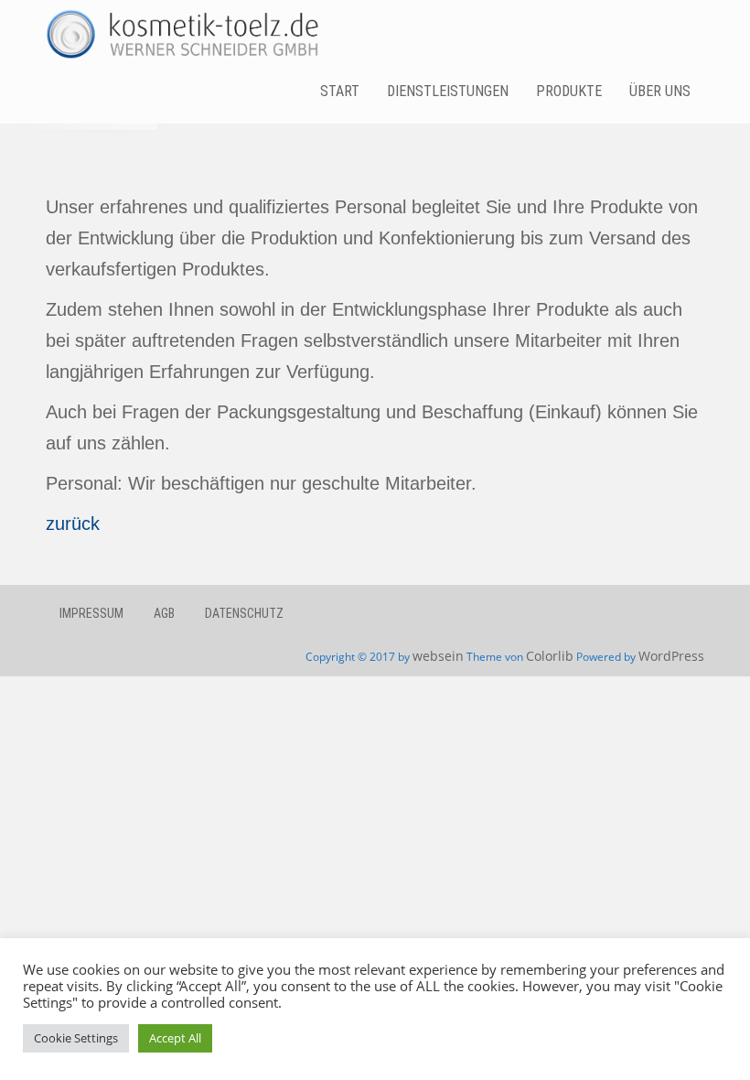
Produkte (569, 91)
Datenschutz (244, 613)
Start (339, 91)
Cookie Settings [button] (76, 1038)
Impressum (91, 613)
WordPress (671, 655)
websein (438, 655)
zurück (73, 523)
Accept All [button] (175, 1038)
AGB (164, 613)
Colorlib (549, 655)
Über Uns (660, 91)
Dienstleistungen (448, 91)
